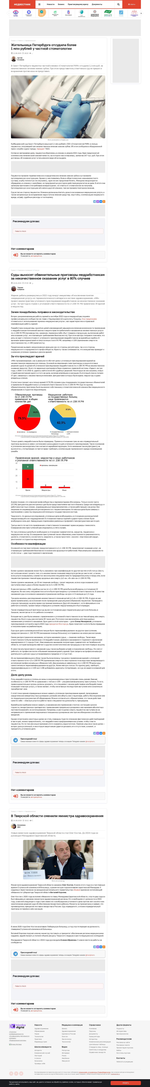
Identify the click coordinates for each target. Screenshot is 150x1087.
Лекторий (38, 1056)
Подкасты (120, 1028)
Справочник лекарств (97, 1052)
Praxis (64, 1056)
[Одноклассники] (104, 201)
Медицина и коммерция (25, 270)
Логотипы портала (123, 1053)
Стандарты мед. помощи (98, 1047)
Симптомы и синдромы (97, 1050)
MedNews (65, 1058)
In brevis (37, 1058)
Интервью (66, 1053)
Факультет (66, 1061)
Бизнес (61, 4)
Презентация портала (124, 1048)
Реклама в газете (123, 1045)
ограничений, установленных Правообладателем (95, 1072)
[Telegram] (94, 201)
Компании (93, 1028)
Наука (36, 1034)
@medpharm (90, 741)
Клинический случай (42, 1053)
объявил (76, 890)
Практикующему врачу (78, 4)
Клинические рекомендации (100, 1042)
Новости (50, 4)
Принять (126, 1083)
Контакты (120, 1058)
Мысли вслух (66, 1039)
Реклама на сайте (123, 1042)
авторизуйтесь (36, 256)
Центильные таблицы (97, 1044)
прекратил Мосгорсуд (58, 624)
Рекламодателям (124, 1039)
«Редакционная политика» (17, 1040)
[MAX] (97, 201)
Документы (97, 4)
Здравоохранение (30, 40)
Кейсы (118, 1050)
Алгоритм (38, 1050)
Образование (39, 1031)
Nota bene (38, 1061)
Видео (64, 1047)
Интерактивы (121, 1031)
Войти (132, 4)
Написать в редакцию (124, 1062)
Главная (13, 40)
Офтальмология (122, 1034)
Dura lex (36, 270)
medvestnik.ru (115, 1074)
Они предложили (89, 319)
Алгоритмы (93, 1039)
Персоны (92, 1031)
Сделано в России (69, 1034)
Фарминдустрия (40, 1042)
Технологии (38, 1036)
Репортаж (66, 1050)
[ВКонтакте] (100, 201)
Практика (38, 1039)
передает (41, 149)
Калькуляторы (94, 1036)
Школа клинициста (42, 1047)
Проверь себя (39, 1063)
